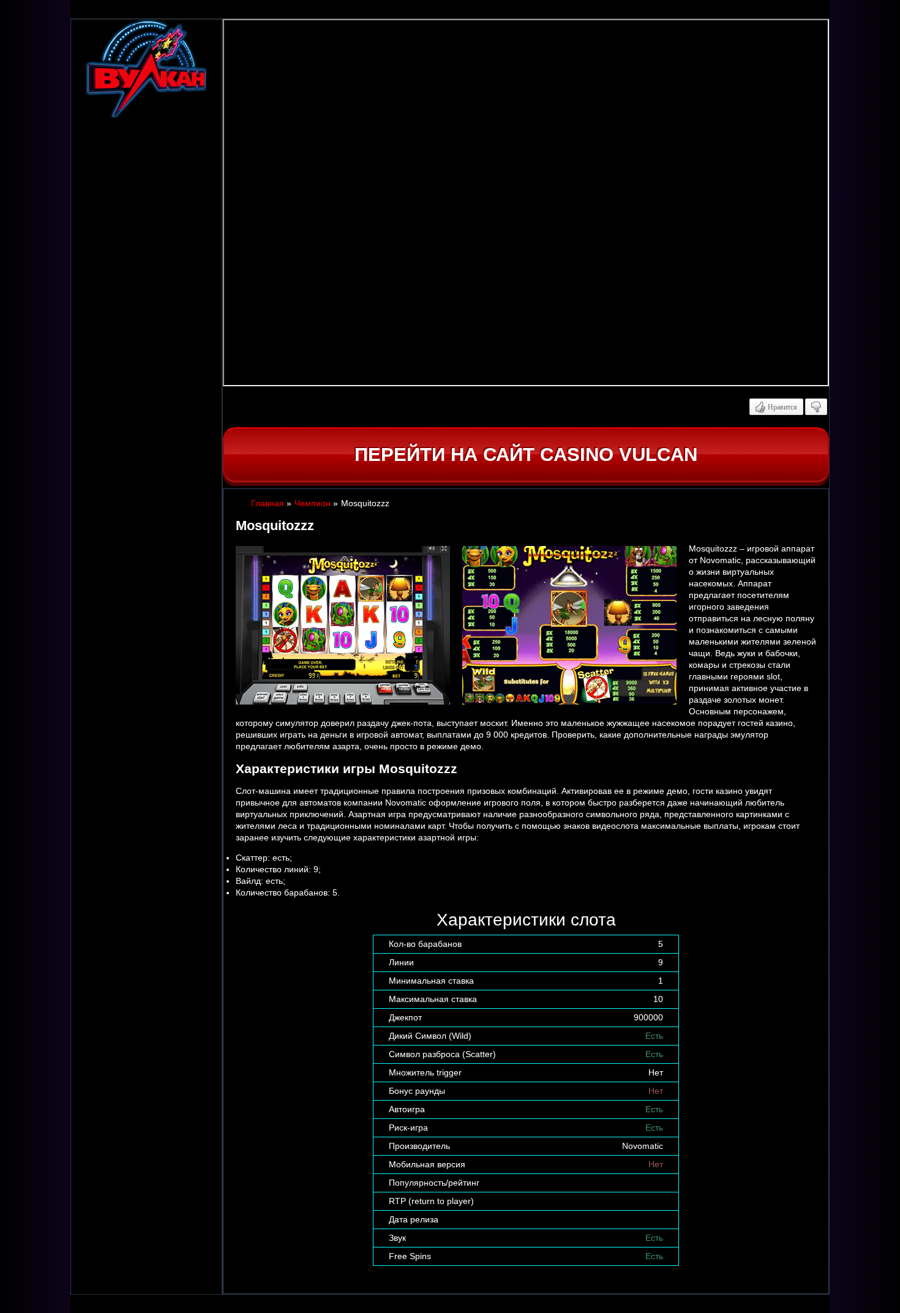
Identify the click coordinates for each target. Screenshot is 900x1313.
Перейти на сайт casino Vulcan (525, 454)
